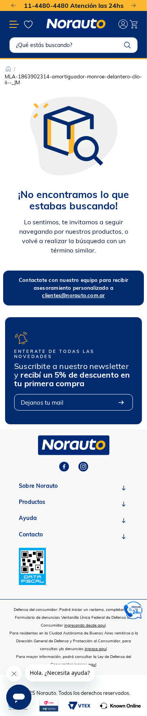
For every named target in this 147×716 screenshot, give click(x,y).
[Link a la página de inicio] (8, 69)
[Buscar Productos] (127, 45)
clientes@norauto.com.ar (73, 295)
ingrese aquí (96, 648)
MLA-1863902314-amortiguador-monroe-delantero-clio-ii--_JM (73, 79)
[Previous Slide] (13, 5)
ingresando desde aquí (84, 625)
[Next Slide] (133, 5)
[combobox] (73, 45)
